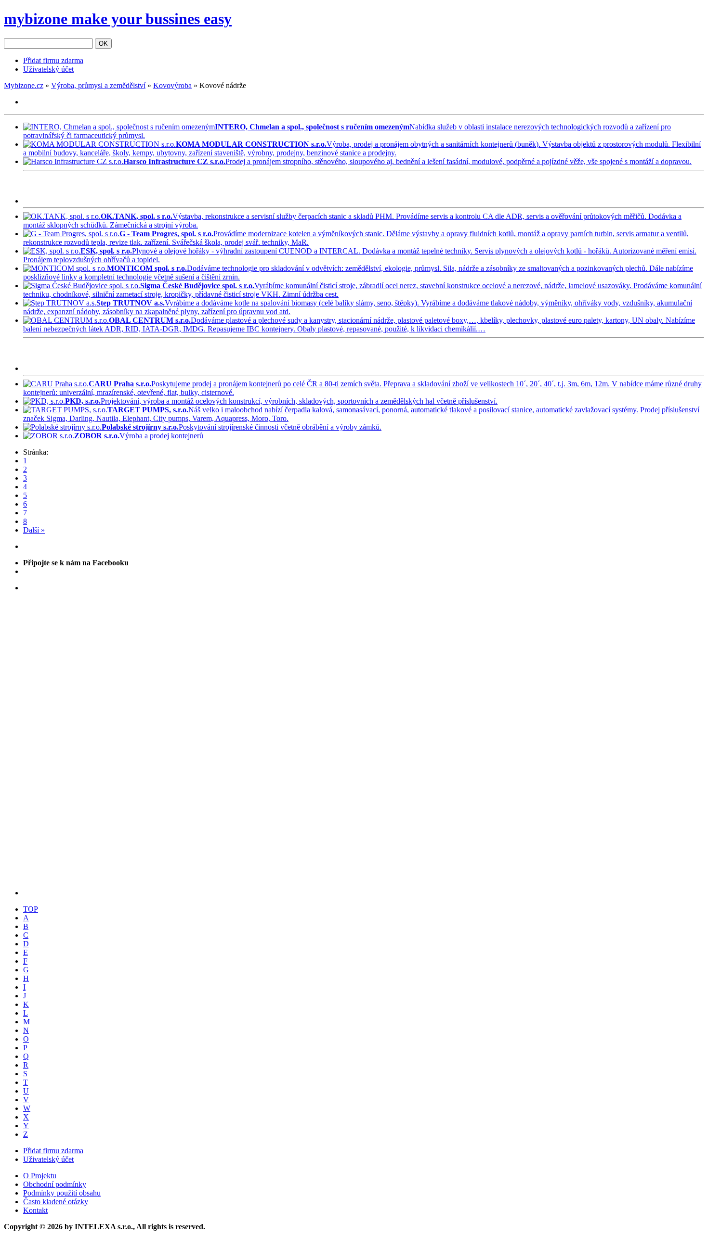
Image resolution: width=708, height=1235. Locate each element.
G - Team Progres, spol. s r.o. (166, 233)
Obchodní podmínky (54, 1184)
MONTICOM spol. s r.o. (147, 268)
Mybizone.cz (23, 85)
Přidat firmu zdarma (53, 60)
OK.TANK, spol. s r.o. (136, 216)
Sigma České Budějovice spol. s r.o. (197, 285)
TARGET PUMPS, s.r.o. (147, 410)
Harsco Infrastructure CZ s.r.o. (174, 161)
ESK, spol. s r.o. (106, 251)
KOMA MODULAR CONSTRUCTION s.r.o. (251, 144)
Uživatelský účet (48, 69)
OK (103, 43)
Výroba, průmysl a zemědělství (98, 85)
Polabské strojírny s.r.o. (140, 427)
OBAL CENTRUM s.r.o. (150, 320)
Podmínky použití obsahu (62, 1193)
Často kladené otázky (55, 1201)
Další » (34, 530)
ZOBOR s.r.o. (96, 436)
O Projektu (39, 1175)
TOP (30, 909)
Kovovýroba (172, 85)
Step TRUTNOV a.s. (130, 303)
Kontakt (35, 1210)
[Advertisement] (136, 189)
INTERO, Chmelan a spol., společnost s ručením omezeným (312, 127)
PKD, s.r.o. (83, 401)
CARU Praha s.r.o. (120, 384)
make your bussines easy (118, 18)
